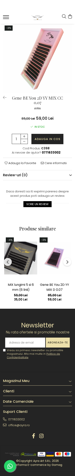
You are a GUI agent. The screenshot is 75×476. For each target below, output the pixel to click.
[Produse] (6, 18)
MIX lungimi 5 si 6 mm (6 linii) (21, 287)
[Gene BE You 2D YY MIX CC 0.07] (37, 58)
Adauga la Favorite (22, 163)
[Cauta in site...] (64, 16)
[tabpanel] (37, 58)
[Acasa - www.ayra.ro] (37, 17)
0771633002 (16, 419)
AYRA (37, 108)
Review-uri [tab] (15, 175)
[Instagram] (41, 436)
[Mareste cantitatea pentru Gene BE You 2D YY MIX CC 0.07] (24, 136)
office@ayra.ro (18, 425)
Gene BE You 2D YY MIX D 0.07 (54, 287)
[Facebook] (33, 436)
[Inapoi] (3, 97)
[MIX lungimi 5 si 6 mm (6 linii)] (20, 258)
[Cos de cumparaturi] (70, 16)
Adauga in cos (47, 139)
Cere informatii (55, 163)
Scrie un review (37, 204)
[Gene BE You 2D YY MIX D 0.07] (54, 258)
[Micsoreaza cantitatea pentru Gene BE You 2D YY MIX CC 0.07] (24, 141)
